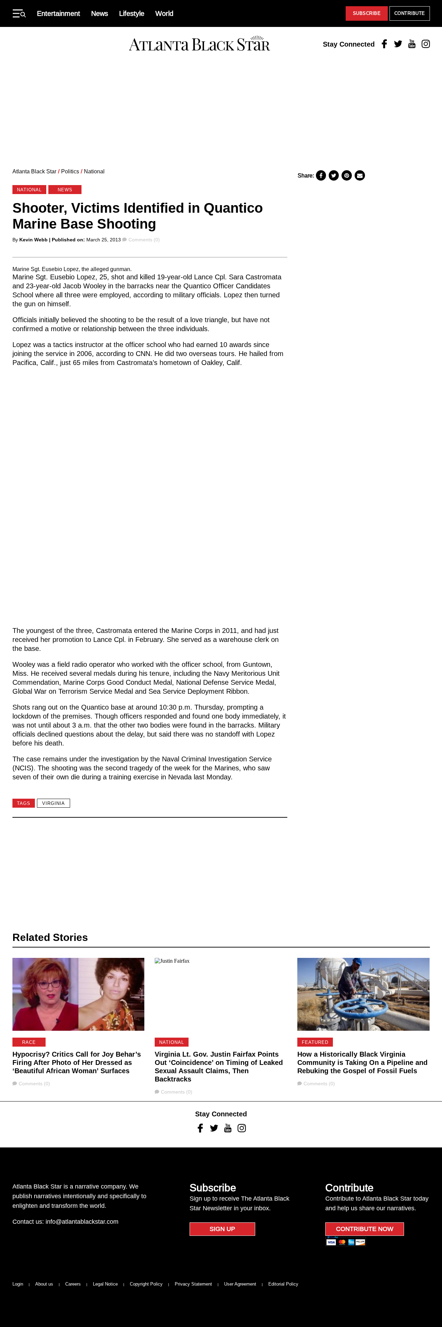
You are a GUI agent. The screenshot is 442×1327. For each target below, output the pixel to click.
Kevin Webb (33, 239)
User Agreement (240, 1284)
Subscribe (367, 13)
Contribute (409, 13)
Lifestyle (131, 13)
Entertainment (58, 13)
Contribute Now (364, 1228)
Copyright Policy (146, 1284)
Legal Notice (105, 1284)
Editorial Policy (283, 1284)
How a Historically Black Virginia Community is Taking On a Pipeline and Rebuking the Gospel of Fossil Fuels (362, 1062)
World (164, 13)
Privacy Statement (193, 1284)
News (99, 13)
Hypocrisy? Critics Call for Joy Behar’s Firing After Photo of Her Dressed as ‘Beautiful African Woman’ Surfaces (76, 1062)
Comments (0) (144, 239)
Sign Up (222, 1228)
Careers (73, 1284)
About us (44, 1284)
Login (17, 1284)
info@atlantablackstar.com (82, 1221)
